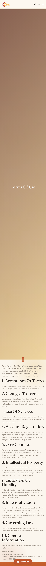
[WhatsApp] (39, 4)
